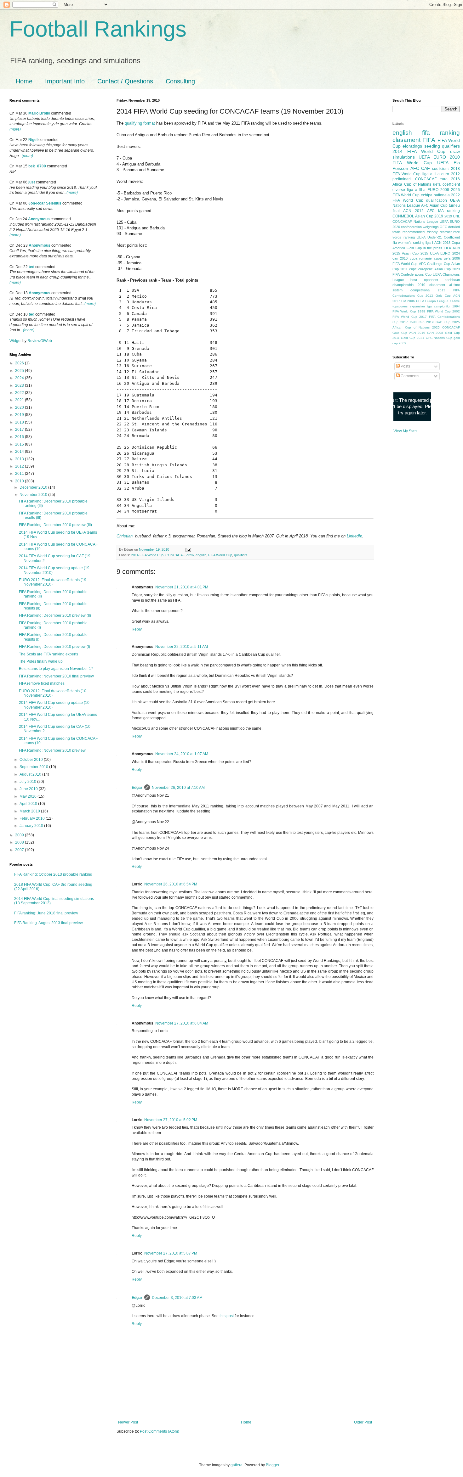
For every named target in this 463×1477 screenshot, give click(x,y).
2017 (20, 429)
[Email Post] (188, 549)
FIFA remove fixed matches (42, 683)
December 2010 (34, 487)
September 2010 (34, 767)
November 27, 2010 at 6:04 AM (181, 1023)
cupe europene (421, 269)
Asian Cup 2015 (415, 253)
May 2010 (28, 796)
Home (24, 81)
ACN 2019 (417, 332)
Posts (405, 366)
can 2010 (400, 258)
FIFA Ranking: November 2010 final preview (56, 676)
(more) (15, 129)
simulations (403, 157)
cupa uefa (442, 258)
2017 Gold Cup (412, 322)
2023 (20, 385)
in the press (433, 248)
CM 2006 (408, 301)
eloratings (412, 146)
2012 (20, 466)
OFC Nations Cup (439, 338)
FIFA (447, 248)
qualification (436, 200)
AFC (414, 168)
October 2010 (32, 759)
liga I (429, 242)
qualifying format (140, 123)
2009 (20, 835)
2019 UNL (452, 216)
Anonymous (39, 219)
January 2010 (32, 825)
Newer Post (128, 1422)
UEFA (443, 162)
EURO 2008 (438, 190)
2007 (20, 850)
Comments (409, 376)
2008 (20, 842)
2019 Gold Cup (438, 322)
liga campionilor (438, 306)
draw (190, 555)
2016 (20, 437)
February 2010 (33, 818)
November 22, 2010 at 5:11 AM (181, 646)
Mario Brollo (39, 113)
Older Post (363, 1422)
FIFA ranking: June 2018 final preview (46, 913)
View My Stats (405, 431)
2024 (20, 378)
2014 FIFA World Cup (147, 555)
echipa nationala (435, 195)
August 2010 (31, 774)
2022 (20, 392)
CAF (425, 168)
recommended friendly (420, 232)
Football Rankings (97, 29)
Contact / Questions (125, 81)
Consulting (180, 81)
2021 (20, 400)
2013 (20, 459)
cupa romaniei (421, 258)
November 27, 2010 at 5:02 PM (170, 1120)
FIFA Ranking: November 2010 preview (52, 750)
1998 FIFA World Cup (434, 311)
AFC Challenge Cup (434, 264)
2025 (20, 370)
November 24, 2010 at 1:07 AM (181, 754)
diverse (398, 190)
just (31, 182)
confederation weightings (420, 227)
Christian (125, 536)
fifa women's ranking (408, 242)
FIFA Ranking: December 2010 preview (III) (55, 525)
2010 (20, 481)
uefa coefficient (446, 184)
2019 (20, 415)
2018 (20, 422)
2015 (20, 444)
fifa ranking (441, 132)
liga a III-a (416, 190)
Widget (15, 341)
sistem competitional (411, 290)
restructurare (450, 232)
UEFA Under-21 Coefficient (438, 237)
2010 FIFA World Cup (426, 159)
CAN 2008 (435, 332)
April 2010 (29, 803)
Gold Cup (414, 248)
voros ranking (403, 237)
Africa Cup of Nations (411, 184)
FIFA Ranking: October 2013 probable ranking (53, 874)
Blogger (272, 1465)
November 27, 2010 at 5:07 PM (170, 1253)
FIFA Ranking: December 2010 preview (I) (54, 646)
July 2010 (28, 781)
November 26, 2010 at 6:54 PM (170, 884)
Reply (137, 629)
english (201, 555)
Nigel (32, 140)
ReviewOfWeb (39, 341)
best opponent (424, 280)
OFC (443, 227)
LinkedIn (354, 536)
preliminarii (402, 179)
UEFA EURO (432, 157)
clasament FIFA (413, 140)
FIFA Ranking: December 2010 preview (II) (55, 615)
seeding (432, 146)
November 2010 (34, 494)
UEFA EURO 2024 (445, 253)
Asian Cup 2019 (429, 216)
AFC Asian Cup (434, 205)
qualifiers (241, 555)
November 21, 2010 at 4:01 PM (181, 587)
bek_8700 (37, 166)
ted (31, 267)
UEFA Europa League (432, 301)
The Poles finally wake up (41, 661)
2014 (20, 451)
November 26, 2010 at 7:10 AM (178, 787)
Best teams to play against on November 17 (56, 668)
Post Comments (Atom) (159, 1431)
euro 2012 (450, 174)
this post (227, 1316)
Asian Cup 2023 (447, 269)
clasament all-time (444, 285)
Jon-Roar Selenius (44, 203)
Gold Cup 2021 (412, 338)
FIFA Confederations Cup (412, 274)
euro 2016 (450, 179)
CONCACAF (175, 555)
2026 (20, 363)
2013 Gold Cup (438, 295)
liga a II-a (431, 174)
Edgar (137, 787)
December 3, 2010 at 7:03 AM (177, 1297)
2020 (20, 407)
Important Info (65, 81)
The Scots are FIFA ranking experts (48, 654)
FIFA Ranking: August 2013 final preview (48, 923)
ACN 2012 (413, 211)
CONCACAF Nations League (415, 221)
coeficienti (440, 168)
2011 (20, 473)
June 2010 (29, 789)
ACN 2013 (442, 242)
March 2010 (30, 811)
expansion (417, 306)
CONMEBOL (403, 216)
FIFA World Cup (220, 555)
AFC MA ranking (443, 211)
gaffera (237, 1465)
